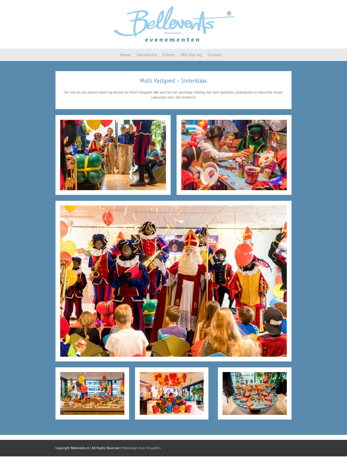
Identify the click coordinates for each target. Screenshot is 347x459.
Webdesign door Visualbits (141, 448)
